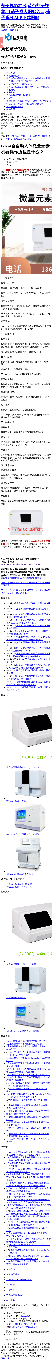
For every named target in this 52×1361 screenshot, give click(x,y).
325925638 (25, 1316)
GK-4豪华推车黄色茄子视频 (19, 874)
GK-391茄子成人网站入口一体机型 (22, 834)
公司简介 (19, 101)
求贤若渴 (39, 104)
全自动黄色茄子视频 (16, 78)
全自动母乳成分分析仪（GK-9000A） (24, 767)
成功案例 (26, 95)
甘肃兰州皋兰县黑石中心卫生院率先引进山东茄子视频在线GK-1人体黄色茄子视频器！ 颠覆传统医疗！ (28, 1177)
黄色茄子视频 (12, 76)
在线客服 (5, 30)
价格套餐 (10, 109)
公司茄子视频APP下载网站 (19, 87)
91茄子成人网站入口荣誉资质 (20, 104)
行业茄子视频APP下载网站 (18, 139)
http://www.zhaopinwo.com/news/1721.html (20, 564)
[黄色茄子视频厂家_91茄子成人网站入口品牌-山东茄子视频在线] (16, 42)
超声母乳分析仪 (31, 81)
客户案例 (10, 92)
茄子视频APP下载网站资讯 (19, 84)
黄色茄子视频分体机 (16, 801)
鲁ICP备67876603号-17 (25, 1324)
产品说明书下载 (13, 95)
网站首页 (10, 73)
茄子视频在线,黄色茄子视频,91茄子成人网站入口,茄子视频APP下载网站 (25, 11)
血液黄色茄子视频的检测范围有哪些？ (25, 1044)
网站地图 (14, 30)
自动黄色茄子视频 (34, 78)
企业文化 (46, 101)
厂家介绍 (10, 98)
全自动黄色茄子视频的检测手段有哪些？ (26, 1041)
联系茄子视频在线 (33, 101)
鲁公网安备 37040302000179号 (23, 1327)
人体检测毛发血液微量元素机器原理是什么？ (28, 1074)
